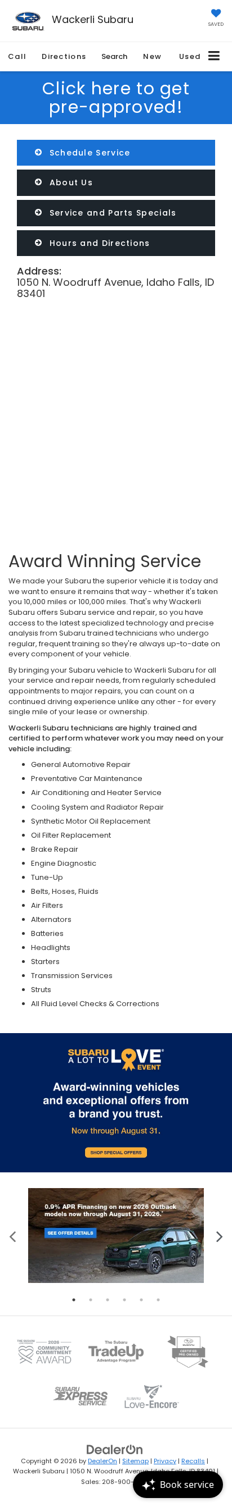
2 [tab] (90, 1299)
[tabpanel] (116, 1235)
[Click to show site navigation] (214, 56)
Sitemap (135, 1460)
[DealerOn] (115, 1449)
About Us (69, 182)
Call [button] (17, 56)
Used (189, 56)
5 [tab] (141, 1299)
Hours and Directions (98, 243)
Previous (13, 1235)
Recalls (193, 1460)
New (152, 56)
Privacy (165, 1460)
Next (219, 1235)
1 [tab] (73, 1299)
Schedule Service (88, 152)
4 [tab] (124, 1299)
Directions (64, 56)
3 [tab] (107, 1299)
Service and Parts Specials (111, 212)
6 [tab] (158, 1299)
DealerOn (102, 1460)
